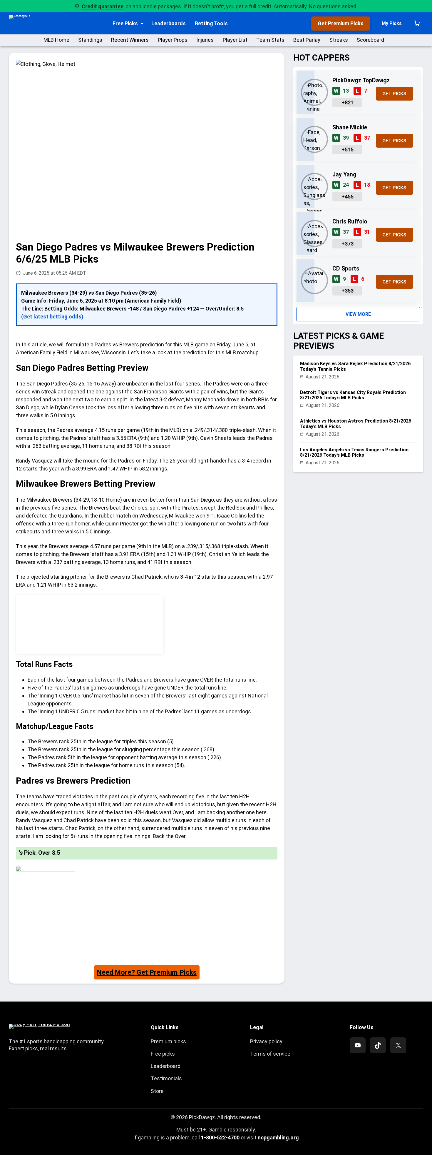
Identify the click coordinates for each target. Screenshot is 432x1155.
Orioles (139, 508)
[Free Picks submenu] (142, 23)
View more (358, 314)
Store (157, 1091)
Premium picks (168, 1041)
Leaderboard (165, 1066)
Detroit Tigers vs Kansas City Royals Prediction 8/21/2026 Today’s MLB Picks (353, 395)
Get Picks (394, 93)
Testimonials (166, 1078)
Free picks (163, 1054)
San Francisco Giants (159, 391)
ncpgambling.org (278, 1137)
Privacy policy (266, 1041)
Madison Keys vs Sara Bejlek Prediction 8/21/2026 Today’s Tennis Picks (355, 366)
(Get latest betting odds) (52, 316)
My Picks (392, 23)
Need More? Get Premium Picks (147, 972)
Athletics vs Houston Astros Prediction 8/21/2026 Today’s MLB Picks (355, 423)
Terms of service (270, 1054)
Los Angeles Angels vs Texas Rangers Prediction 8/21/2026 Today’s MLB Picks (354, 452)
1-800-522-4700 (220, 1137)
